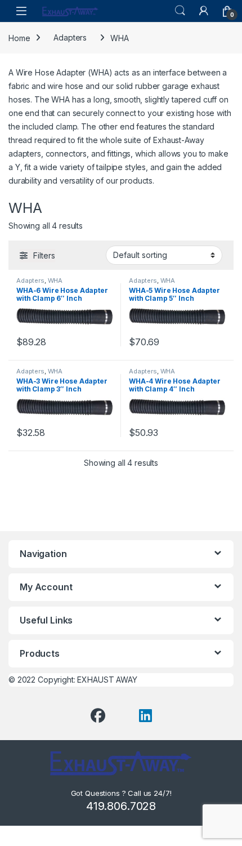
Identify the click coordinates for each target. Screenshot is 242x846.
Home (19, 37)
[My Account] (204, 10)
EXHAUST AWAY (107, 679)
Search (180, 11)
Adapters (70, 37)
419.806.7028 (121, 806)
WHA (55, 280)
